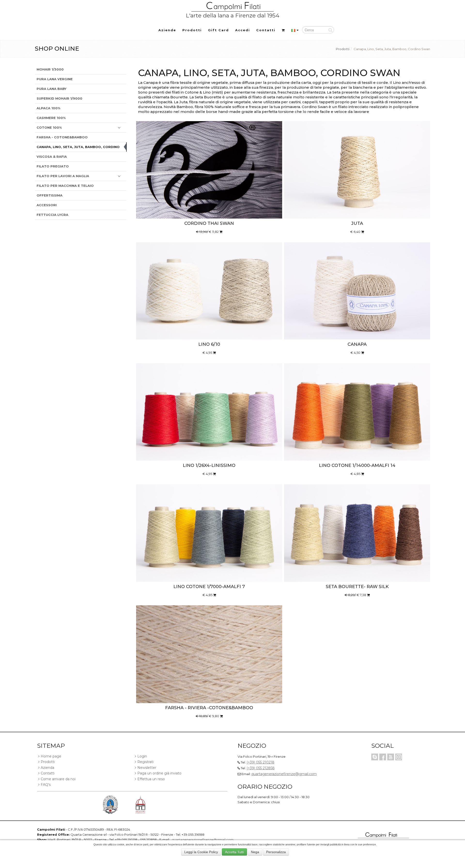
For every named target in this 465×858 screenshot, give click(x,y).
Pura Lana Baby (51, 89)
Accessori (47, 205)
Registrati (145, 762)
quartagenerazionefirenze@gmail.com (284, 774)
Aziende (167, 30)
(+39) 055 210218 (260, 762)
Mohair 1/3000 (50, 69)
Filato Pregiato (53, 166)
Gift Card (218, 30)
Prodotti (192, 30)
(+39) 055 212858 (261, 768)
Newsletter (146, 767)
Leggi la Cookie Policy (201, 852)
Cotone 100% (49, 127)
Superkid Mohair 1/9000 (59, 98)
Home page (51, 756)
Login (142, 756)
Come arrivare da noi (58, 779)
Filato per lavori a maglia (63, 176)
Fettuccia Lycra (52, 215)
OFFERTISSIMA (49, 195)
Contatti (265, 30)
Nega (255, 852)
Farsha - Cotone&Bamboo (62, 137)
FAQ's (46, 784)
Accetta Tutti (234, 852)
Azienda (47, 767)
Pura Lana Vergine (55, 79)
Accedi (242, 30)
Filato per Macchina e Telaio (65, 186)
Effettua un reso (151, 779)
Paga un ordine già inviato (159, 773)
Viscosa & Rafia (52, 156)
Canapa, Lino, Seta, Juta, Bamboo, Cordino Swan (78, 148)
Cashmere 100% (51, 118)
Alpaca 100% (48, 108)
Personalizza (276, 852)
